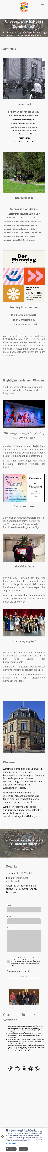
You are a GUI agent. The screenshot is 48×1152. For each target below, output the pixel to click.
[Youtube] (24, 1068)
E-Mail (9, 916)
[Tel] (37, 1068)
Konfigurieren (11, 1143)
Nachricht (10, 928)
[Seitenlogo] (24, 7)
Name (9, 905)
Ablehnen (23, 1149)
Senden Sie (24, 976)
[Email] (30, 1068)
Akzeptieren (11, 1149)
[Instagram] (17, 1068)
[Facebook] (10, 1068)
